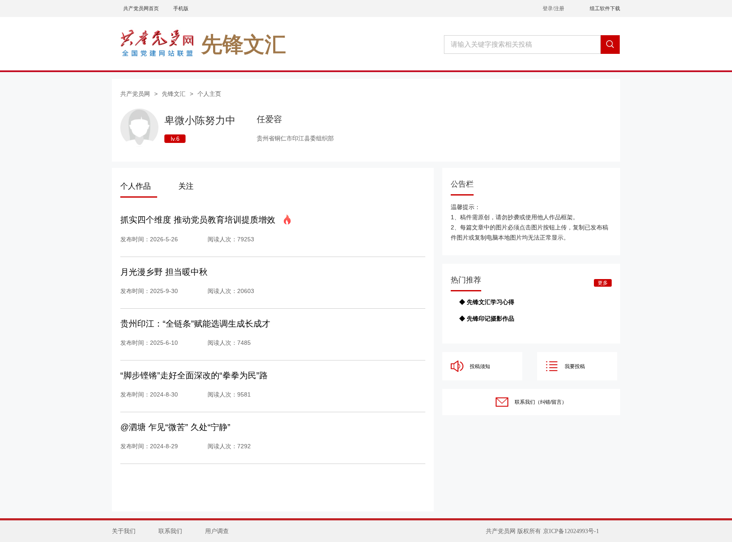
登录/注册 (553, 8)
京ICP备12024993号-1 (571, 531)
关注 (186, 186)
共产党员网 (135, 93)
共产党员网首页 (141, 8)
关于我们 (124, 531)
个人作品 (135, 186)
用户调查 (217, 531)
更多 (603, 283)
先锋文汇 (174, 93)
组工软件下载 (605, 8)
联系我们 (170, 531)
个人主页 (209, 93)
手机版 (181, 8)
